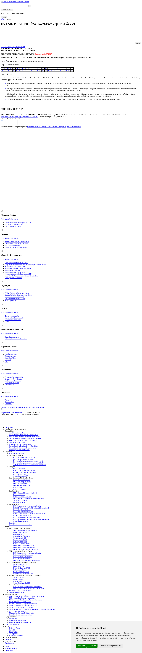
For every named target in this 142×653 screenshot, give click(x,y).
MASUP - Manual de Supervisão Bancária (23, 605)
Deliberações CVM (19, 570)
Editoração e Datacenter (13, 381)
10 (28, 68)
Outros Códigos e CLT (20, 476)
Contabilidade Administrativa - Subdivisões (23, 446)
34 (25, 70)
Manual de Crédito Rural (13, 270)
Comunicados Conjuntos (21, 536)
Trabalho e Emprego (20, 500)
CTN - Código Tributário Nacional (24, 472)
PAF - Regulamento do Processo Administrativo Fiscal (31, 519)
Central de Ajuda (10, 358)
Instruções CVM (18, 566)
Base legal (31, 407)
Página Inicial (9, 427)
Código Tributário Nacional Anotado (17, 293)
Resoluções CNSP (19, 579)
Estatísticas (8, 404)
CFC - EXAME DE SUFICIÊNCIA (13, 47)
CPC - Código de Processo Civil (24, 470)
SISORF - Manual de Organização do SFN (23, 604)
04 (11, 68)
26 (2, 70)
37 (34, 70)
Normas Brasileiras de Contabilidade (17, 242)
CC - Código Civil (19, 468)
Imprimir (137, 43)
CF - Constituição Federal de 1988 (24, 457)
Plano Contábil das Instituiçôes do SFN (18, 223)
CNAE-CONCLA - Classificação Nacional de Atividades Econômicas (32, 609)
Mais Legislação (10, 300)
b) (5, 89)
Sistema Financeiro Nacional (14, 297)
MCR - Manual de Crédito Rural (20, 602)
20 (57, 68)
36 (31, 70)
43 (51, 70)
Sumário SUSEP (18, 577)
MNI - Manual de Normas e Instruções (22, 598)
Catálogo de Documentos (13, 278)
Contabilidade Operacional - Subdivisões (22, 448)
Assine (7, 10)
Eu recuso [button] (92, 646)
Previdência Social (19, 502)
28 (8, 70)
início (2, 19)
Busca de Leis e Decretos (21, 480)
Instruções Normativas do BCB (23, 545)
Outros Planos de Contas (13, 226)
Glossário (8, 639)
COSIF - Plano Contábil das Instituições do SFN (25, 438)
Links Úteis (13, 619)
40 (43, 70)
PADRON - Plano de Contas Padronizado (23, 440)
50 (72, 70)
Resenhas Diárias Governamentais (16, 247)
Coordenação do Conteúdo (14, 377)
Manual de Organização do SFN (15, 272)
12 (34, 68)
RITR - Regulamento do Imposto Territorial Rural (29, 513)
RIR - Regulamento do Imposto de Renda (27, 506)
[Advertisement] (39, 35)
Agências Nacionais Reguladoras (20, 622)
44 (54, 70)
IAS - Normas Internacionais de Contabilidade (24, 437)
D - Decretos (17, 487)
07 (20, 68)
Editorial (12, 630)
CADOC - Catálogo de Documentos (21, 607)
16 (46, 68)
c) (5, 94)
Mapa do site (40, 407)
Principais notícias (11, 648)
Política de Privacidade (8, 407)
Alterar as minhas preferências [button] (110, 646)
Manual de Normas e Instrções (15, 266)
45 (57, 70)
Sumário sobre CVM (20, 564)
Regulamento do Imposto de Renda (16, 263)
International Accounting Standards (16, 243)
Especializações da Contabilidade (20, 444)
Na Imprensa (13, 634)
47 (63, 70)
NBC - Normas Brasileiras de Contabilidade (23, 435)
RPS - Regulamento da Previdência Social (27, 517)
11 (31, 68)
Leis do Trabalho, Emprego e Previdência (18, 295)
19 (54, 68)
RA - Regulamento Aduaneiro (23, 512)
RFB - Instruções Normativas (23, 555)
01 (2, 68)
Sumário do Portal (11, 354)
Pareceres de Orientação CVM (23, 574)
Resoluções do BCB (20, 540)
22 (63, 68)
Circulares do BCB (19, 538)
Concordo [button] (81, 646)
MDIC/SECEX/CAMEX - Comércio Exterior (28, 498)
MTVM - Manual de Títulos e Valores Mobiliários (25, 600)
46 (60, 70)
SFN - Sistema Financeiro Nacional (25, 493)
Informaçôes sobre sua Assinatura (16, 339)
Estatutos (12, 523)
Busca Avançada (10, 356)
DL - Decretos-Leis (19, 489)
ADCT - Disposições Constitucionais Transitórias (29, 465)
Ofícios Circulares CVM (21, 572)
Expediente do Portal (12, 383)
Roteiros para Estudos (12, 624)
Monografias (13, 632)
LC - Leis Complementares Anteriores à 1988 (28, 461)
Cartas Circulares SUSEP (21, 583)
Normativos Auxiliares (12, 245)
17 (49, 68)
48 (66, 70)
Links (7, 322)
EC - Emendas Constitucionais (23, 459)
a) (5, 83)
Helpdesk (8, 360)
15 (43, 68)
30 (14, 70)
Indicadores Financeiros (13, 320)
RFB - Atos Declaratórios (21, 558)
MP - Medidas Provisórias (21, 485)
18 (51, 68)
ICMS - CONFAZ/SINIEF (22, 497)
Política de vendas (22, 407)
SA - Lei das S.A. (19, 495)
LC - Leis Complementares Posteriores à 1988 (28, 463)
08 (22, 68)
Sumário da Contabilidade (17, 433)
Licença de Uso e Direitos (13, 379)
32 (20, 70)
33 (22, 70)
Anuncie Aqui (9, 402)
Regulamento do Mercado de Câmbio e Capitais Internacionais (25, 265)
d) (5, 99)
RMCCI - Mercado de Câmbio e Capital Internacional (31, 508)
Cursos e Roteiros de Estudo (14, 318)
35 (28, 70)
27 (5, 70)
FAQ (6, 362)
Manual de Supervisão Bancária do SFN (18, 274)
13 (37, 68)
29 (11, 70)
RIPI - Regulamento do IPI (22, 510)
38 (37, 70)
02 (5, 68)
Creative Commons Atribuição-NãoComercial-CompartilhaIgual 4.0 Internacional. (54, 127)
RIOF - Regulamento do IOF (22, 515)
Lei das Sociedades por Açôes (15, 299)
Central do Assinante (12, 337)
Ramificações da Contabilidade (19, 450)
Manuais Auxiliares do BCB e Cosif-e (25, 549)
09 (25, 68)
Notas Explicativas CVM (21, 568)
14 (40, 68)
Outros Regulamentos (20, 521)
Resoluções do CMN (20, 532)
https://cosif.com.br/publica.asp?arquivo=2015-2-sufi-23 (19, 117)
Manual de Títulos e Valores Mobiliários (18, 268)
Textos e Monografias (12, 316)
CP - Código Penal (19, 474)
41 (46, 70)
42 (49, 70)
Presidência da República (17, 620)
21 (60, 68)
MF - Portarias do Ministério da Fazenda (26, 560)
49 (69, 70)
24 (69, 68)
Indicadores (9, 650)
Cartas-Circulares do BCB (22, 543)
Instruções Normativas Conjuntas (24, 547)
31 (17, 70)
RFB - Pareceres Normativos (22, 557)
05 (14, 68)
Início (7, 646)
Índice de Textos (14, 628)
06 (17, 68)
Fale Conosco (9, 385)
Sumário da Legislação (16, 453)
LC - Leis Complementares (22, 482)
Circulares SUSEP (19, 581)
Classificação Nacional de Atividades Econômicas (21, 276)
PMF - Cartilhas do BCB (17, 611)
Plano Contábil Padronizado (14, 224)
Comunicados (17, 534)
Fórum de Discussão (16, 635)
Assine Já (8, 400)
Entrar (4, 17)
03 (8, 68)
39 (40, 70)
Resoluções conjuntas (20, 542)
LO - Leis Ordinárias (20, 483)
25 (72, 68)
